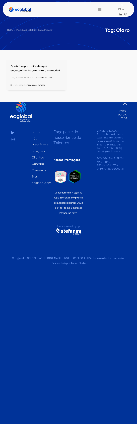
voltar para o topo (122, 114)
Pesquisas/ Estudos (36, 85)
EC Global (47, 78)
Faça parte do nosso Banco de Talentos (67, 137)
